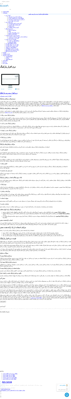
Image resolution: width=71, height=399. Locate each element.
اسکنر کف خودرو (12, 42)
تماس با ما (5, 63)
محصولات (5, 12)
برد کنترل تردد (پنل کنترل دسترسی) (16, 19)
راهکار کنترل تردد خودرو (36, 297)
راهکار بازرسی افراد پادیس (9, 375)
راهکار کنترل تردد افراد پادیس (9, 379)
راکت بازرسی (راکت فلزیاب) (12, 44)
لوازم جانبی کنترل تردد (13, 20)
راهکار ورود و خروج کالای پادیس (10, 373)
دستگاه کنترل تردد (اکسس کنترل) (16, 18)
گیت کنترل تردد (9, 22)
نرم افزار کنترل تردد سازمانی (15, 16)
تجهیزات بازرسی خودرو (11, 39)
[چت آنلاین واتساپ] (0, 395)
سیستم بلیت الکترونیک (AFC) (12, 50)
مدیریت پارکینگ (9, 28)
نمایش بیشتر (3, 301)
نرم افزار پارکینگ (12, 30)
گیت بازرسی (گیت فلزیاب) (12, 46)
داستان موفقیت (6, 54)
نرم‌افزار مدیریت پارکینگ (47, 105)
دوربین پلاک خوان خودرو (13, 32)
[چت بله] (0, 397)
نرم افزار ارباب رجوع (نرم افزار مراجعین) (17, 36)
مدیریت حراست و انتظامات (12, 48)
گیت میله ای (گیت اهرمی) (14, 24)
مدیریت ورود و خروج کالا (11, 51)
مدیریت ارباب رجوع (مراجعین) (12, 35)
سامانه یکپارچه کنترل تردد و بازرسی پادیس (38, 14)
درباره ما (5, 61)
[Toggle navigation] (10, 9)
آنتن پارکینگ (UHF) (12, 34)
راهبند (9, 31)
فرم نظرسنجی (9, 59)
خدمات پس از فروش (7, 55)
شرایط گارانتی (9, 56)
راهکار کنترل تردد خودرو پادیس (10, 377)
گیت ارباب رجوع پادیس (13, 38)
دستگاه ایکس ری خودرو (13, 40)
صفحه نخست (6, 11)
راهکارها (5, 52)
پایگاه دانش (5, 60)
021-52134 (3, 6)
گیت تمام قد (11, 26)
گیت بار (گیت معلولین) (13, 27)
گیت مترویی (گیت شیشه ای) (14, 23)
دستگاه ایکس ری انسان (11, 47)
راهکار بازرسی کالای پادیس (9, 376)
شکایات (7, 58)
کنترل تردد (8, 15)
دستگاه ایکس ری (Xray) (11, 43)
